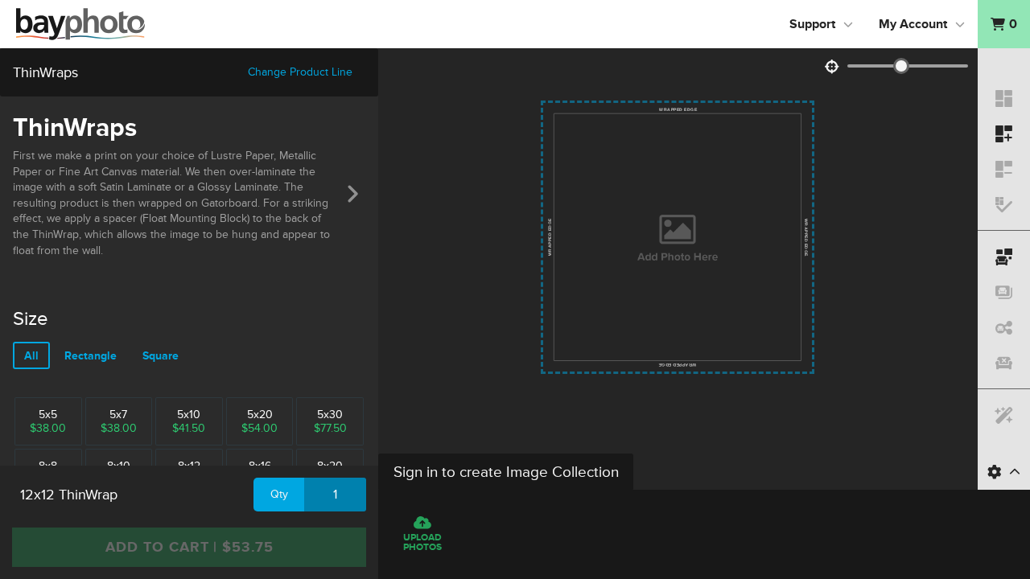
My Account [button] (913, 24)
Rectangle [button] (90, 356)
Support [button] (812, 24)
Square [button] (160, 356)
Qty (279, 494)
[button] (1004, 24)
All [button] (31, 356)
